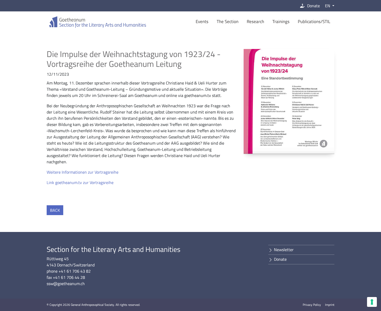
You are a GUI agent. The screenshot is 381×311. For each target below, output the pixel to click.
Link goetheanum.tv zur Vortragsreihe (80, 182)
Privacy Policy (312, 304)
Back (55, 210)
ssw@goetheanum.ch (66, 283)
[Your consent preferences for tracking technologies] (372, 302)
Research (255, 21)
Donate (313, 6)
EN (328, 6)
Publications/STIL (314, 21)
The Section (227, 21)
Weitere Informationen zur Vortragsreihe (82, 172)
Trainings (281, 21)
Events (202, 21)
